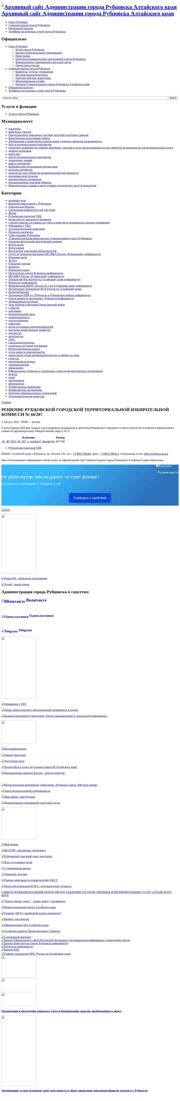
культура (13, 358)
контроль (13, 266)
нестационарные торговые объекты (29, 182)
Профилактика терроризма (24, 386)
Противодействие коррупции (33, 77)
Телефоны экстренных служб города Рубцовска (37, 31)
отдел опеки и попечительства (26, 352)
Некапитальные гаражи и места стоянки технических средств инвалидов (52, 185)
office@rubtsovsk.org (156, 453)
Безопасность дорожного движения (29, 219)
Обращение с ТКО (19, 225)
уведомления (16, 380)
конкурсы (14, 153)
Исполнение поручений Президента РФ (32, 251)
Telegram (25, 630)
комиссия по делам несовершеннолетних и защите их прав (43, 355)
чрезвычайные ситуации (23, 301)
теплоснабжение (18, 320)
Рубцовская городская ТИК (24, 216)
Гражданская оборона (21, 206)
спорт (11, 377)
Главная (6, 402)
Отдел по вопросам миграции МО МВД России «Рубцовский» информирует (54, 254)
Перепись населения (20, 232)
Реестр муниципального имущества (30, 144)
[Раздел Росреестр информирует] (17, 946)
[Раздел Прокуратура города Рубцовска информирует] (34, 943)
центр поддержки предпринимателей (30, 326)
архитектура (15, 336)
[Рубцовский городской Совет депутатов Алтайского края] (26, 856)
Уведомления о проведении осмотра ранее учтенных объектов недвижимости (55, 141)
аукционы (14, 128)
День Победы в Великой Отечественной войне (36, 304)
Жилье (12, 213)
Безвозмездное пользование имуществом (32, 166)
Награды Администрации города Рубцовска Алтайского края (52, 84)
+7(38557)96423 (109, 453)
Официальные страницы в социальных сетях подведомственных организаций (55, 371)
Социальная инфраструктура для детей (31, 209)
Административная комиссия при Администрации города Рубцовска (50, 238)
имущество (15, 333)
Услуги (12, 260)
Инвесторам (22, 55)
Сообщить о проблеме (90, 498)
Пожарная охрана (19, 269)
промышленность (19, 317)
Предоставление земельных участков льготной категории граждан (48, 135)
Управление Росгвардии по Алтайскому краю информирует (44, 279)
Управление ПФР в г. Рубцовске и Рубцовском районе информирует (49, 295)
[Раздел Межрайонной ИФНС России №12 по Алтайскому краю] (10, 949)
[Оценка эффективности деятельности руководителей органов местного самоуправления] (29, 880)
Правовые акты (17, 257)
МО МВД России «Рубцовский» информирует (36, 276)
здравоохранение (18, 364)
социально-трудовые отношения (27, 345)
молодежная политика (21, 361)
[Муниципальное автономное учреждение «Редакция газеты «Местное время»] (49, 784)
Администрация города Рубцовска (29, 25)
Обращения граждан (20, 28)
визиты (12, 374)
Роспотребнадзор (18, 292)
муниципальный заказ (21, 314)
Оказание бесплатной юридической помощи (35, 241)
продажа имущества (20, 169)
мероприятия (16, 383)
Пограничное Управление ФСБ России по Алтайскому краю (44, 288)
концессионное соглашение (24, 179)
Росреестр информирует (22, 282)
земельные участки (19, 131)
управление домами (20, 160)
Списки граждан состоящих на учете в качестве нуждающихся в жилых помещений (59, 222)
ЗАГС (11, 339)
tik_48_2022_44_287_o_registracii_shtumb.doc (28, 441)
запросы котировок (19, 150)
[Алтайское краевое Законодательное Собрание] (30, 931)
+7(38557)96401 (82, 453)
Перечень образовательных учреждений (32, 393)
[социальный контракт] (16, 937)
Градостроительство (27, 65)
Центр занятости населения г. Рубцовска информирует (41, 298)
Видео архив (16, 244)
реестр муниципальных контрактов (29, 157)
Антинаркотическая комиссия (26, 396)
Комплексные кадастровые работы (29, 138)
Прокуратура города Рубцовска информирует (35, 273)
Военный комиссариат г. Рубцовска (29, 203)
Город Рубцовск (18, 22)
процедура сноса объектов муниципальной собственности (43, 172)
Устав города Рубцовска (29, 49)
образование (15, 367)
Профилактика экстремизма (25, 389)
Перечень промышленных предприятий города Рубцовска (50, 59)
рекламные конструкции (23, 176)
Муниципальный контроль (31, 74)
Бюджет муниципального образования (38, 52)
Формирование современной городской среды (43, 62)
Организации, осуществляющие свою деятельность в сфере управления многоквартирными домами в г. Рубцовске (74, 1090)
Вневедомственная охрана (24, 348)
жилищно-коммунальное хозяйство (29, 329)
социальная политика (21, 342)
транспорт (14, 323)
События (13, 307)
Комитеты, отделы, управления (34, 71)
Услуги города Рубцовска (23, 113)
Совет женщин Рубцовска (24, 235)
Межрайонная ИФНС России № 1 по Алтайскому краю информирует (50, 285)
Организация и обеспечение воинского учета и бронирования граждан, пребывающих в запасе (61, 1011)
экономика (14, 311)
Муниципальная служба (29, 81)
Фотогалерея (16, 247)
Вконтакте (36, 600)
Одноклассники (41, 615)
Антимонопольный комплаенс (26, 228)
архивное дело (17, 200)
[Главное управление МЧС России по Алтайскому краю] (36, 952)
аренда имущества (19, 163)
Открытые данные (19, 263)
